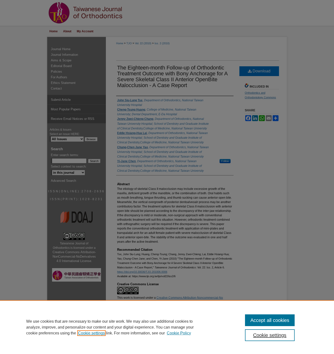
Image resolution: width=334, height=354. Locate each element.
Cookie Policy (179, 333)
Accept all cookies (269, 320)
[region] (167, 327)
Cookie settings (91, 333)
